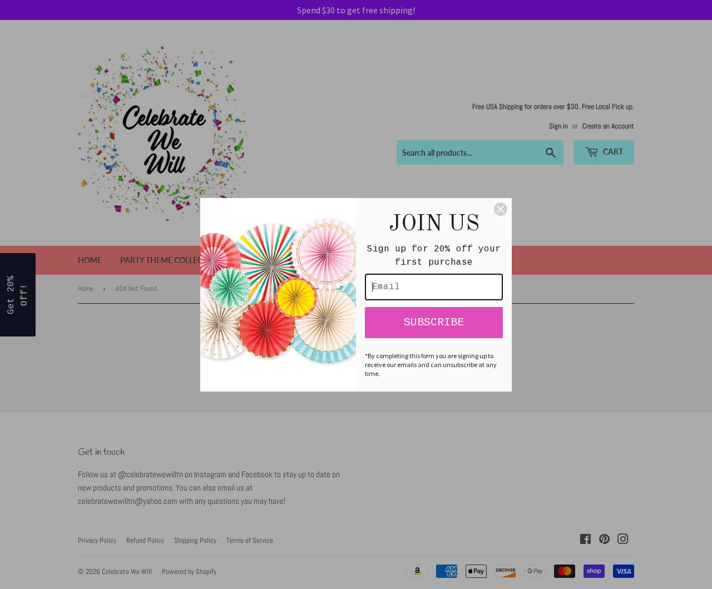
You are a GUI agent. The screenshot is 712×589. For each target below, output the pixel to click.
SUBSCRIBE (434, 322)
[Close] (500, 209)
